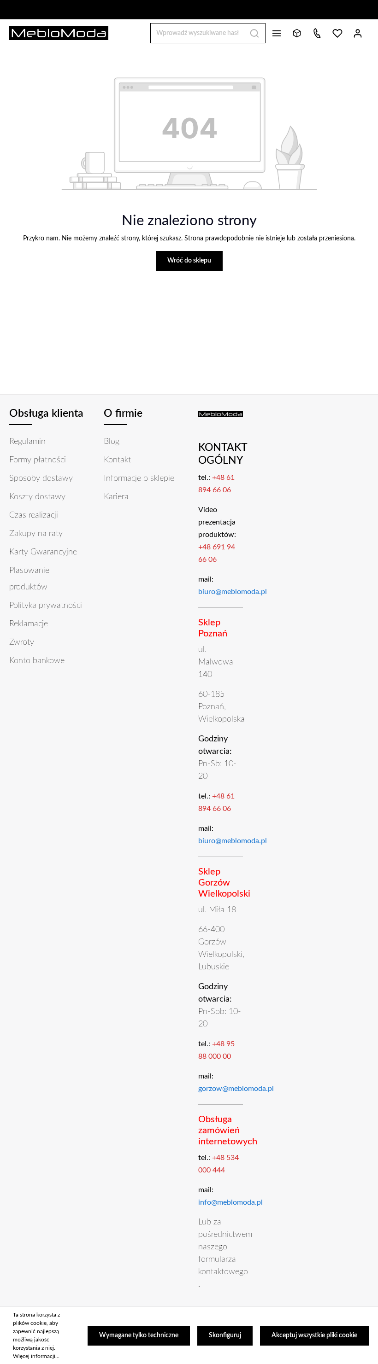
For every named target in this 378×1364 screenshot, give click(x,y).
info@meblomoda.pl (230, 1202)
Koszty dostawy (37, 497)
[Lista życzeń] (337, 33)
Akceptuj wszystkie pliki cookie (314, 1335)
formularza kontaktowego (223, 1265)
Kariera (116, 497)
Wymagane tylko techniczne (138, 1335)
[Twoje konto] (357, 33)
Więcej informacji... (36, 1356)
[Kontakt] (317, 33)
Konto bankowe (37, 661)
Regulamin (27, 441)
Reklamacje (28, 624)
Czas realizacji (33, 515)
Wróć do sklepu (189, 260)
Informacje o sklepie (139, 478)
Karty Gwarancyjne (43, 552)
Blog (111, 441)
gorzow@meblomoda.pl (236, 1088)
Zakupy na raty (36, 534)
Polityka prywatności (45, 605)
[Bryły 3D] (297, 33)
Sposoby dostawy (41, 478)
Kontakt (117, 460)
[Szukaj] (255, 33)
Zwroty (21, 642)
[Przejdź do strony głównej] (58, 33)
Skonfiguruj (225, 1335)
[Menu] (276, 33)
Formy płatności (37, 460)
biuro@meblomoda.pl (232, 591)
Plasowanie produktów (29, 578)
